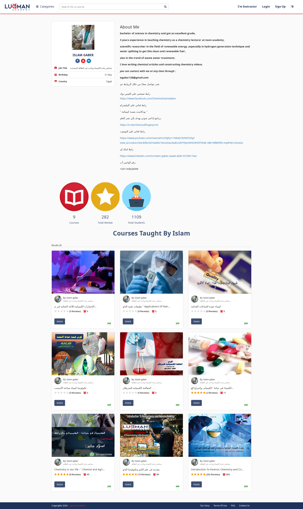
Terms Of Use (220, 505)
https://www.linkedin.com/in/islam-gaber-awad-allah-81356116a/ (158, 156)
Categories (47, 6)
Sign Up (280, 6)
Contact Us (244, 505)
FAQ (233, 505)
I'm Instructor (247, 6)
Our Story (205, 505)
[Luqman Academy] (18, 6)
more (60, 321)
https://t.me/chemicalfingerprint (139, 124)
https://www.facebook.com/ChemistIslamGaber (148, 98)
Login (266, 6)
